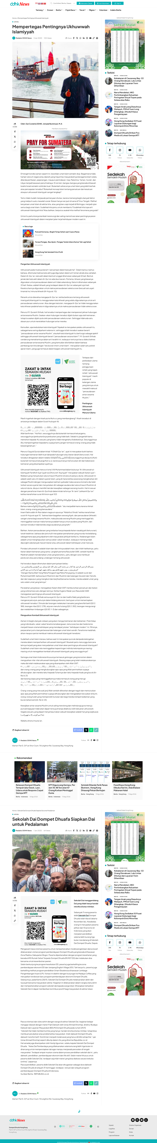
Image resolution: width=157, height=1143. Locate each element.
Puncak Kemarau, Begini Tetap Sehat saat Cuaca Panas (57, 232)
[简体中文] (44, 3)
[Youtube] (130, 153)
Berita (116, 75)
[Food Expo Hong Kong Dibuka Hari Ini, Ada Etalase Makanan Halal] (127, 771)
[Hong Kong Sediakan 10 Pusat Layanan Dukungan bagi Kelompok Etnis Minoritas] (108, 122)
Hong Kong (123, 75)
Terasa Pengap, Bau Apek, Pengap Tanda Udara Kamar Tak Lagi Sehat (63, 242)
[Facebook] (91, 740)
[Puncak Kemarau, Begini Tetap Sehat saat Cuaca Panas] (28, 233)
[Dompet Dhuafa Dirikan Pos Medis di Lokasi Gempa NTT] (108, 133)
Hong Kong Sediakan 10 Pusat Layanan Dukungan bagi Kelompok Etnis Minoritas (128, 123)
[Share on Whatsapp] (80, 38)
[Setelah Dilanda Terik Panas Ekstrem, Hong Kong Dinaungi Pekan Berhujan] (95, 771)
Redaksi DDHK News (24, 38)
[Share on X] (77, 38)
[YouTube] (94, 740)
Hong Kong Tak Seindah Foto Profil (49, 252)
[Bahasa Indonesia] (36, 3)
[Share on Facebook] (73, 38)
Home (14, 18)
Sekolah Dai (83, 915)
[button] (93, 38)
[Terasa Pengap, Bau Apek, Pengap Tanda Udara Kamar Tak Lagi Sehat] (28, 244)
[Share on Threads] (87, 38)
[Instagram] (97, 740)
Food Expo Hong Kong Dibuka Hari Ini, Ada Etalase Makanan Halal (127, 787)
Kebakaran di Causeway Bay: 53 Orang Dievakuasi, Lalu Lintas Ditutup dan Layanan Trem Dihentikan (129, 82)
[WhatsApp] (140, 153)
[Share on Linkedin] (83, 38)
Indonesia (123, 130)
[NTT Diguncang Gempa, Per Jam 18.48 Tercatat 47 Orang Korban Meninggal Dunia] (62, 771)
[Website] (88, 740)
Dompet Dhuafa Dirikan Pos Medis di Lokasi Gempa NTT (126, 134)
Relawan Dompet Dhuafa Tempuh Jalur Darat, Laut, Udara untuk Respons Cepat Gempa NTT (29, 789)
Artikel (16, 21)
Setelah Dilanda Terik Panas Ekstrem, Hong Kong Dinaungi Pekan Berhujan (94, 787)
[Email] (90, 38)
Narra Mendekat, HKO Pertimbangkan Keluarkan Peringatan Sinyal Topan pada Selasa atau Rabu (128, 96)
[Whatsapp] (146, 1120)
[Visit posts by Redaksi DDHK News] (13, 38)
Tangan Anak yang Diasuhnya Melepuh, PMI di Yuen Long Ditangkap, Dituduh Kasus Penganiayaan (127, 110)
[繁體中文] (42, 3)
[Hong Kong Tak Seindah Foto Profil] (28, 254)
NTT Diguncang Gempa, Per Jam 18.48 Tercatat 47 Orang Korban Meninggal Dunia (61, 789)
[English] (39, 3)
